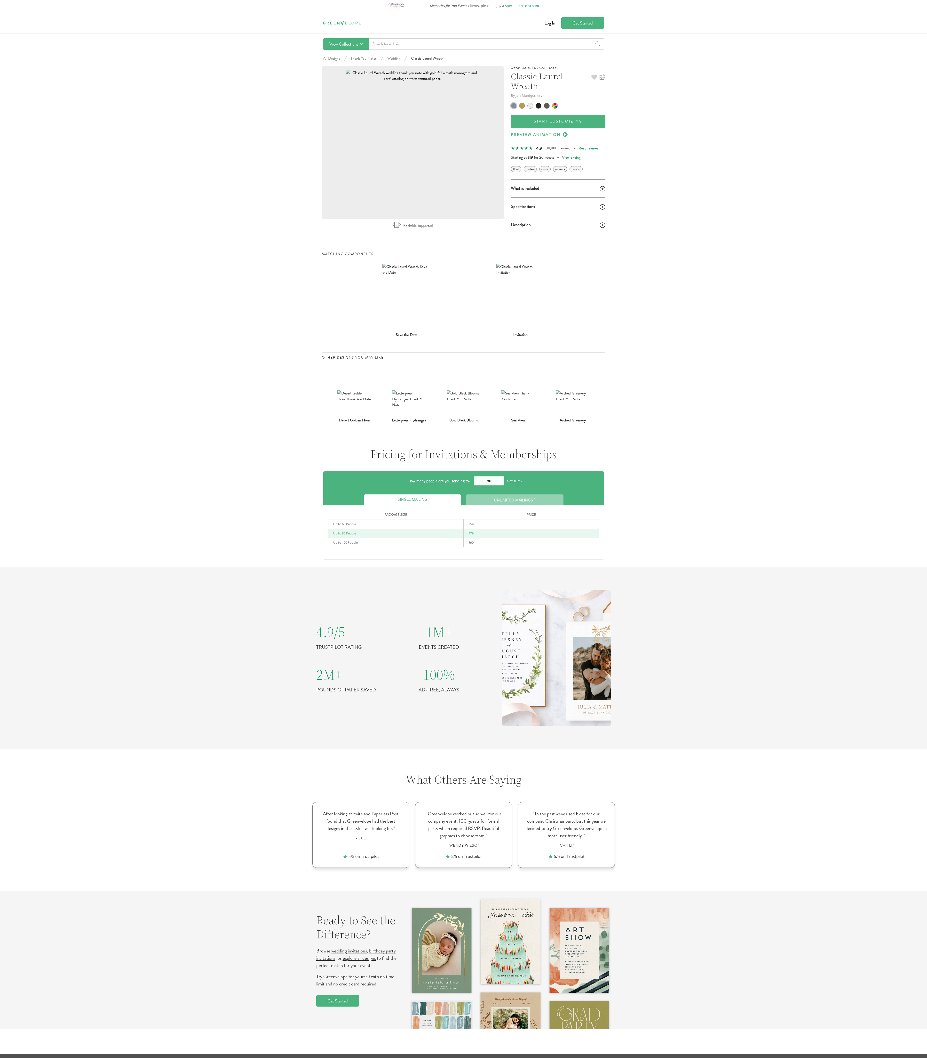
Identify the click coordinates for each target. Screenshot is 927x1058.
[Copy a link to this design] (602, 77)
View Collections (344, 44)
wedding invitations (349, 950)
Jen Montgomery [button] (529, 95)
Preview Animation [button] (536, 135)
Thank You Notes (364, 58)
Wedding (393, 58)
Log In (550, 23)
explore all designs (359, 958)
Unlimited (515, 500)
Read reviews (588, 148)
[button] (594, 77)
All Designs (331, 58)
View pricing (571, 157)
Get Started (582, 23)
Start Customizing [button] (558, 121)
